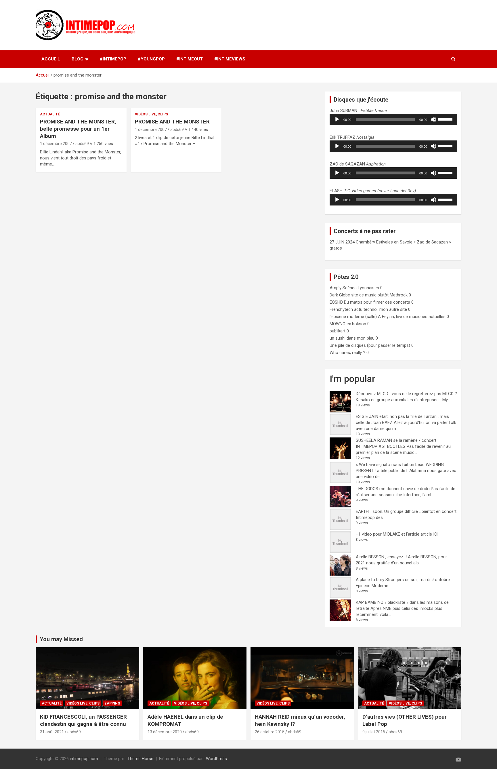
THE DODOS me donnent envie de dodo (393, 488)
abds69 (82, 143)
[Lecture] (337, 119)
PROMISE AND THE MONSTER (172, 121)
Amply (335, 287)
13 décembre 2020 (165, 732)
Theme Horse (140, 758)
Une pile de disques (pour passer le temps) (370, 345)
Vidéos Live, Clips (151, 114)
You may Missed (61, 639)
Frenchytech (341, 309)
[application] (393, 119)
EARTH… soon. (369, 511)
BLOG (77, 59)
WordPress (216, 758)
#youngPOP (151, 59)
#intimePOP (113, 59)
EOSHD (336, 302)
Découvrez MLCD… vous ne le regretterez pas (398, 393)
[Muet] (433, 119)
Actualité (50, 114)
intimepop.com (84, 758)
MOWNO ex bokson (348, 323)
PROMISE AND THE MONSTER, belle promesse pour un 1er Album (78, 128)
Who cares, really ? (347, 352)
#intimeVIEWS (229, 59)
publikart (337, 331)
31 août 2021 (52, 732)
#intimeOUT (189, 59)
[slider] (446, 119)
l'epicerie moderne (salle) (353, 316)
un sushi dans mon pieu (352, 338)
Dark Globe (340, 295)
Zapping (112, 703)
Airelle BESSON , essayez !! (381, 556)
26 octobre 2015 (269, 732)
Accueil (50, 59)
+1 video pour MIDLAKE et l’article (387, 534)
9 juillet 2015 (373, 732)
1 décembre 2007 (56, 143)
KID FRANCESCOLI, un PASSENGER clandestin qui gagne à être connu (83, 720)
